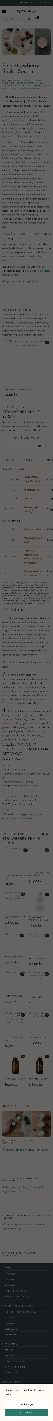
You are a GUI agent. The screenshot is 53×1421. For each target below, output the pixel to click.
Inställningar (26, 1404)
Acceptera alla (26, 1412)
